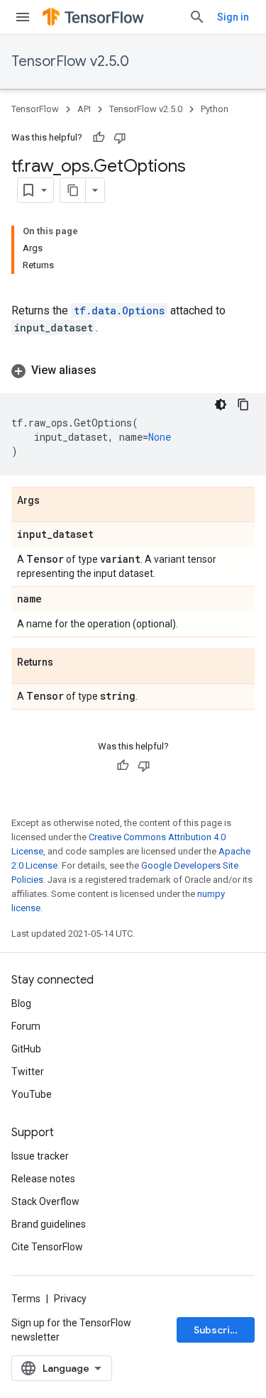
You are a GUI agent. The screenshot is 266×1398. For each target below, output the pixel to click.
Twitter (27, 1071)
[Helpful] (98, 137)
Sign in (233, 17)
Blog (21, 1003)
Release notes (43, 1178)
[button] (133, 370)
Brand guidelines (48, 1224)
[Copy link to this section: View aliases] (110, 370)
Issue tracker (40, 1156)
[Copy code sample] (243, 404)
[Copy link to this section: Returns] (67, 662)
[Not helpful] (120, 137)
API (84, 109)
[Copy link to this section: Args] (54, 501)
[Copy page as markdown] (73, 190)
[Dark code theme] (220, 404)
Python (214, 109)
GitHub (26, 1049)
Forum (25, 1026)
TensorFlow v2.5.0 (70, 61)
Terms (25, 1298)
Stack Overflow (45, 1201)
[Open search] (197, 17)
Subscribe (218, 1329)
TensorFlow (35, 109)
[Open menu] (23, 17)
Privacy (70, 1298)
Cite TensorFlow (47, 1247)
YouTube (31, 1094)
